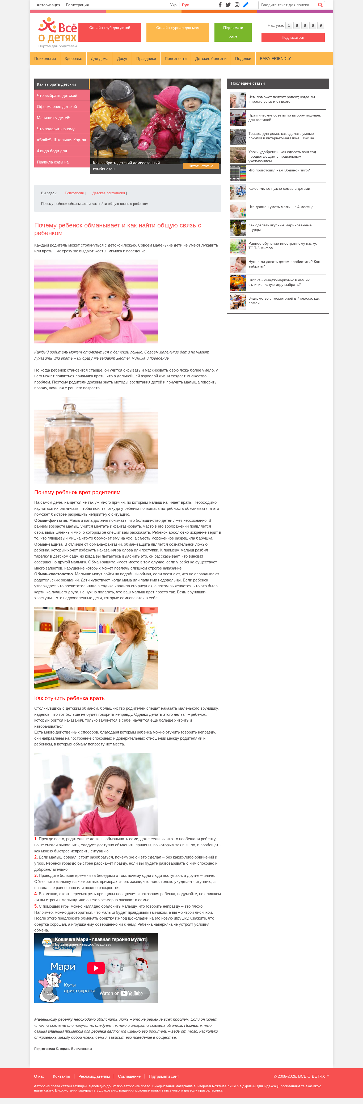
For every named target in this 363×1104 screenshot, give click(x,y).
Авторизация (48, 5)
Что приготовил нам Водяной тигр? (279, 170)
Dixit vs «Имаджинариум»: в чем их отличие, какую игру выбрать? (279, 282)
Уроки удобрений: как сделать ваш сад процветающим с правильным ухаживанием (282, 156)
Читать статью (201, 166)
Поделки (243, 58)
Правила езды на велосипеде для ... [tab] (54, 163)
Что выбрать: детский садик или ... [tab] (57, 97)
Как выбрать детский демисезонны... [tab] (56, 86)
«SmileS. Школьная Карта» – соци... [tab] (61, 141)
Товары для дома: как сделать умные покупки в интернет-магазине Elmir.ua (281, 135)
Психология (45, 58)
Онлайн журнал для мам (178, 27)
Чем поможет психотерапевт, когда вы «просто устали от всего (281, 99)
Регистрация (77, 5)
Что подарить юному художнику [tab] (56, 130)
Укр (173, 5)
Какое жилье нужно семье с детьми (279, 188)
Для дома (99, 58)
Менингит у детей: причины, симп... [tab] (53, 119)
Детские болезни (210, 58)
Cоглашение (129, 1076)
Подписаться (293, 37)
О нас (39, 1076)
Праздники (146, 58)
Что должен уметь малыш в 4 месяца (281, 207)
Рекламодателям (94, 1076)
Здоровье (73, 58)
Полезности (176, 58)
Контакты (61, 1076)
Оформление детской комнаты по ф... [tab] (57, 108)
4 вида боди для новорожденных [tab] (52, 152)
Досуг (122, 58)
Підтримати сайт (164, 1076)
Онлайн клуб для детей (109, 27)
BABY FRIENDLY (275, 58)
